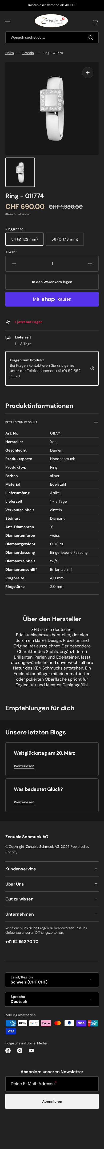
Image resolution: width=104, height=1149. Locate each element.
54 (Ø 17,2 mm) (27, 241)
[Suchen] (92, 37)
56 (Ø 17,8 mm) (67, 241)
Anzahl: (11, 252)
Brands (28, 53)
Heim (9, 53)
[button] (7, 22)
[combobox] (52, 37)
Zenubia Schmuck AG (42, 846)
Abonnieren (52, 1101)
